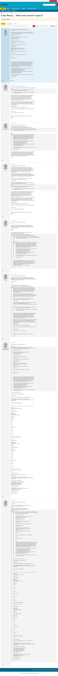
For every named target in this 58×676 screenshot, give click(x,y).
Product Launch (15, 8)
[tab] (3, 24)
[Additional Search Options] (55, 5)
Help (35, 669)
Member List (3, 10)
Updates (23, 8)
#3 (55, 123)
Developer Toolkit (32, 8)
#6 (55, 274)
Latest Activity (9, 23)
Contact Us (39, 669)
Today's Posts (14, 10)
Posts (3, 23)
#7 (55, 342)
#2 (55, 84)
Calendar (8, 10)
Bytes (33, 669)
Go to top (55, 669)
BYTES (8, 8)
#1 (55, 29)
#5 (55, 220)
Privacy (43, 669)
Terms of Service (49, 669)
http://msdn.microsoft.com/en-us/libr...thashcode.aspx (19, 155)
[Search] (57, 5)
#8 (55, 500)
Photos (16, 23)
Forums (3, 8)
